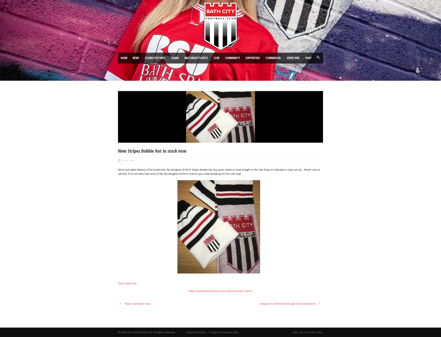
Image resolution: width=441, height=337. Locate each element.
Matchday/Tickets (196, 58)
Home (124, 58)
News (136, 58)
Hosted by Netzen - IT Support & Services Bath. (212, 332)
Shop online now (127, 283)
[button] (318, 57)
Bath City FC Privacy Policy (308, 332)
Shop (308, 58)
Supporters (252, 58)
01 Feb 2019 (128, 160)
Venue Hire (293, 58)
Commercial (273, 58)
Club (216, 58)
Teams (175, 58)
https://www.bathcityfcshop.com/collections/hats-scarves (220, 291)
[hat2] (220, 117)
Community (232, 58)
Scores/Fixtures (155, 58)
